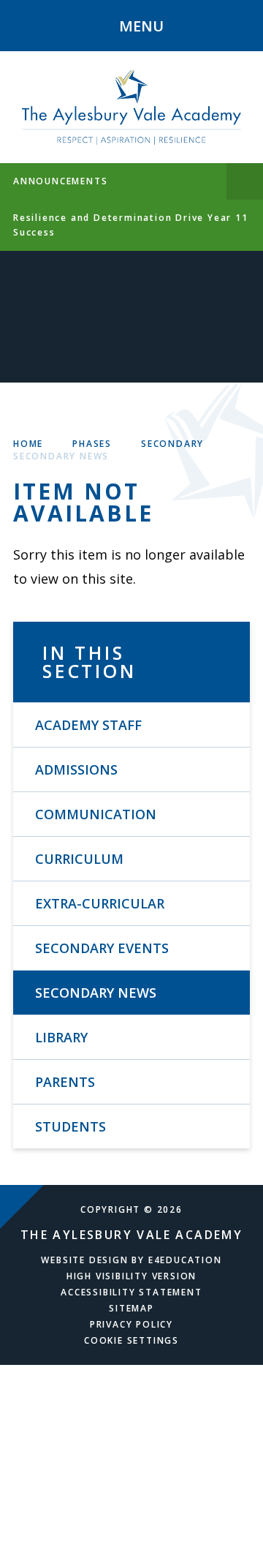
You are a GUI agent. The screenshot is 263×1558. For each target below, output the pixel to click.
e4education (185, 1260)
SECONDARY (172, 443)
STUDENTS (70, 1126)
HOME (28, 443)
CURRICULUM (79, 859)
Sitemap (131, 1308)
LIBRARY (61, 1037)
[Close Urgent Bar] (244, 181)
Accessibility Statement (131, 1292)
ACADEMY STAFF (88, 725)
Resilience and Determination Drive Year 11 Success (130, 224)
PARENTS (65, 1082)
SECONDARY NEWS (61, 456)
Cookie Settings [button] (131, 1340)
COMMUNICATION (95, 814)
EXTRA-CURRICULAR (99, 903)
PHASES (92, 443)
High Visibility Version (131, 1276)
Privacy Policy (131, 1324)
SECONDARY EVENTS (102, 948)
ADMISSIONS (76, 769)
